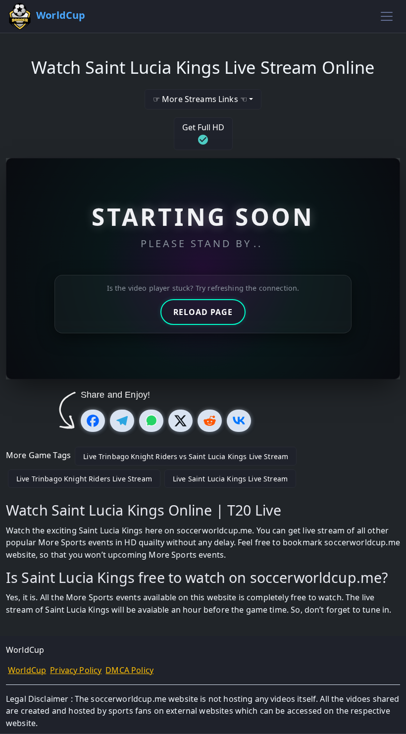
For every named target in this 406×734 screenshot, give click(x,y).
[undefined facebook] (93, 421)
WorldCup (27, 670)
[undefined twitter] (180, 421)
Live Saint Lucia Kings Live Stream (230, 478)
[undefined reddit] (210, 421)
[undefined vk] (239, 421)
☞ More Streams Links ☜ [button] (200, 99)
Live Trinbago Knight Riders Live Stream (84, 478)
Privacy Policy (76, 670)
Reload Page (203, 312)
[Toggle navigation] (386, 16)
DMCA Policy (129, 670)
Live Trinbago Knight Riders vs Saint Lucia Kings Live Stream (185, 456)
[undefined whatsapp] (151, 421)
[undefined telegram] (122, 421)
